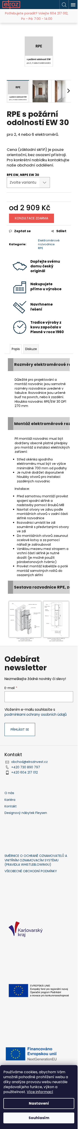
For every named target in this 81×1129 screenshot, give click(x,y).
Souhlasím (39, 1117)
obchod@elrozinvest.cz (29, 762)
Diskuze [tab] (31, 349)
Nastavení (39, 1103)
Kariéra (9, 800)
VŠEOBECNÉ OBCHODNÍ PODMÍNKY (30, 871)
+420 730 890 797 (25, 767)
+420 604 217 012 (24, 772)
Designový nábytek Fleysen (25, 813)
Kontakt (10, 806)
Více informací (40, 1091)
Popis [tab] (16, 349)
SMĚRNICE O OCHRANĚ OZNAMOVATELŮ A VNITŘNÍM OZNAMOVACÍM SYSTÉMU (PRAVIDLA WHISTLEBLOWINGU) (35, 860)
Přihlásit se (20, 729)
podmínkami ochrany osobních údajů (35, 714)
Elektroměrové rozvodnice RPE (49, 244)
